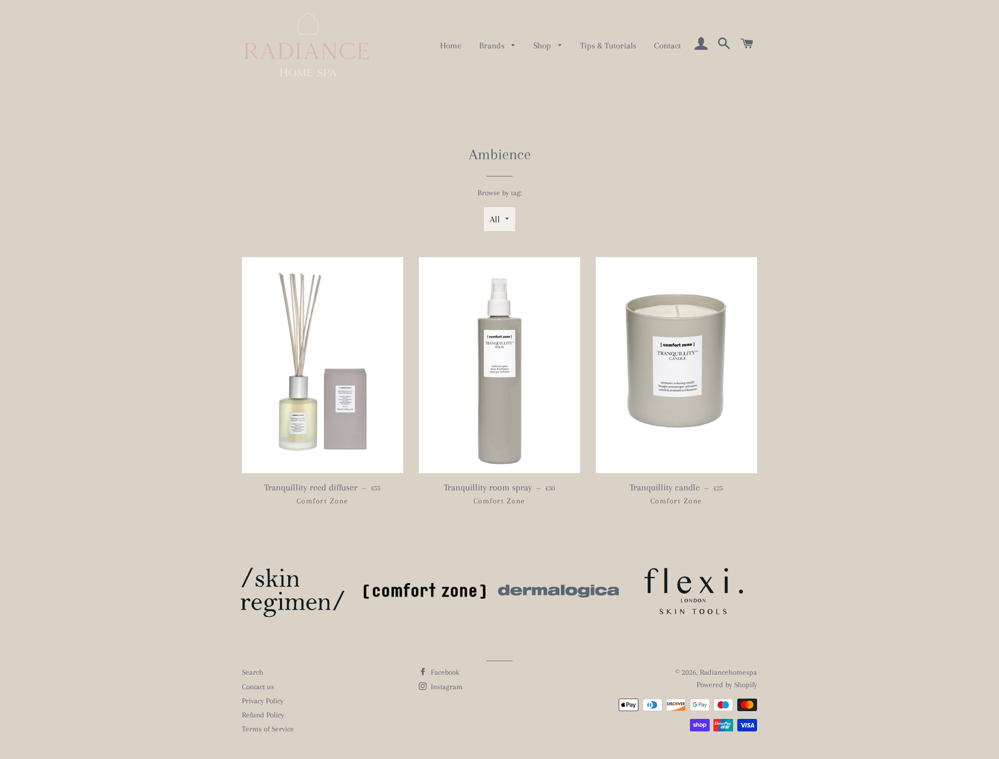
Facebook (444, 672)
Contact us (258, 686)
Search (252, 672)
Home (451, 45)
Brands (493, 45)
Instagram (446, 686)
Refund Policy (263, 715)
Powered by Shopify (727, 684)
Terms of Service (268, 729)
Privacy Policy (263, 701)
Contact (667, 45)
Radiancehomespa (728, 672)
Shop (543, 45)
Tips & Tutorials (608, 45)
